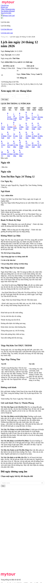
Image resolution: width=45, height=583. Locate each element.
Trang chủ (4, 37)
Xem (3, 486)
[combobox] (7, 96)
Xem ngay (5, 99)
